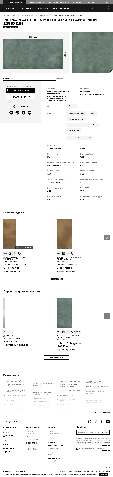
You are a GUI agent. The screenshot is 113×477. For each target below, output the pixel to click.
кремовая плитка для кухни (43, 389)
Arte (51, 454)
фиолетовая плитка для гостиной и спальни (42, 406)
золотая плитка (12, 404)
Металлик (71, 106)
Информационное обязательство (72, 471)
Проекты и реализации (31, 434)
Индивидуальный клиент (15, 2)
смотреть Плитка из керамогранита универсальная (57, 98)
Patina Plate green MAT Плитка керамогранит (67, 15)
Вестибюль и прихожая (75, 119)
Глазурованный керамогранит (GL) (79, 138)
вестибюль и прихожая (68, 408)
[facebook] (23, 113)
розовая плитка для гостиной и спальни (93, 401)
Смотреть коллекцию (91, 94)
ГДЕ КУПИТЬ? (64, 8)
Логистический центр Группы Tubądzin (32, 449)
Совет (6, 445)
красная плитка (39, 398)
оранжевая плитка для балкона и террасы (68, 385)
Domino (52, 452)
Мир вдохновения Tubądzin (33, 430)
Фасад (93, 113)
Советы (54, 8)
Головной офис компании (54, 434)
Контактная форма (53, 430)
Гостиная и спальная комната (78, 124)
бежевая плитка (66, 404)
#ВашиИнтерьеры (33, 439)
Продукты (15, 15)
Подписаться (103, 432)
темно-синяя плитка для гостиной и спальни (16, 396)
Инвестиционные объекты (76, 113)
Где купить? (9, 448)
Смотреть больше (102, 413)
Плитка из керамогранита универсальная (35, 15)
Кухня (95, 124)
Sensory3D (53, 461)
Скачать (7, 452)
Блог (28, 437)
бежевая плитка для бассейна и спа (93, 381)
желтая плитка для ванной (70, 381)
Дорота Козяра (10, 441)
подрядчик (90, 2)
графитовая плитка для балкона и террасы (42, 393)
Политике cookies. (35, 474)
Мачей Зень (8, 438)
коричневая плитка (40, 402)
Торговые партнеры (36, 2)
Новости (52, 442)
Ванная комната (73, 130)
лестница (10, 400)
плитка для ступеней (94, 397)
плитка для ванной (14, 381)
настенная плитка (66, 395)
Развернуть (106, 445)
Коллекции (8, 430)
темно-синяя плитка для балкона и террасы (16, 390)
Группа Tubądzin (32, 446)
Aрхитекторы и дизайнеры (58, 2)
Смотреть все (56, 279)
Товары (7, 432)
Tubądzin (6, 15)
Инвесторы (77, 2)
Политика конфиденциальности (98, 471)
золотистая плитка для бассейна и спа (68, 399)
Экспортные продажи (54, 437)
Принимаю (103, 474)
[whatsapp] (17, 113)
